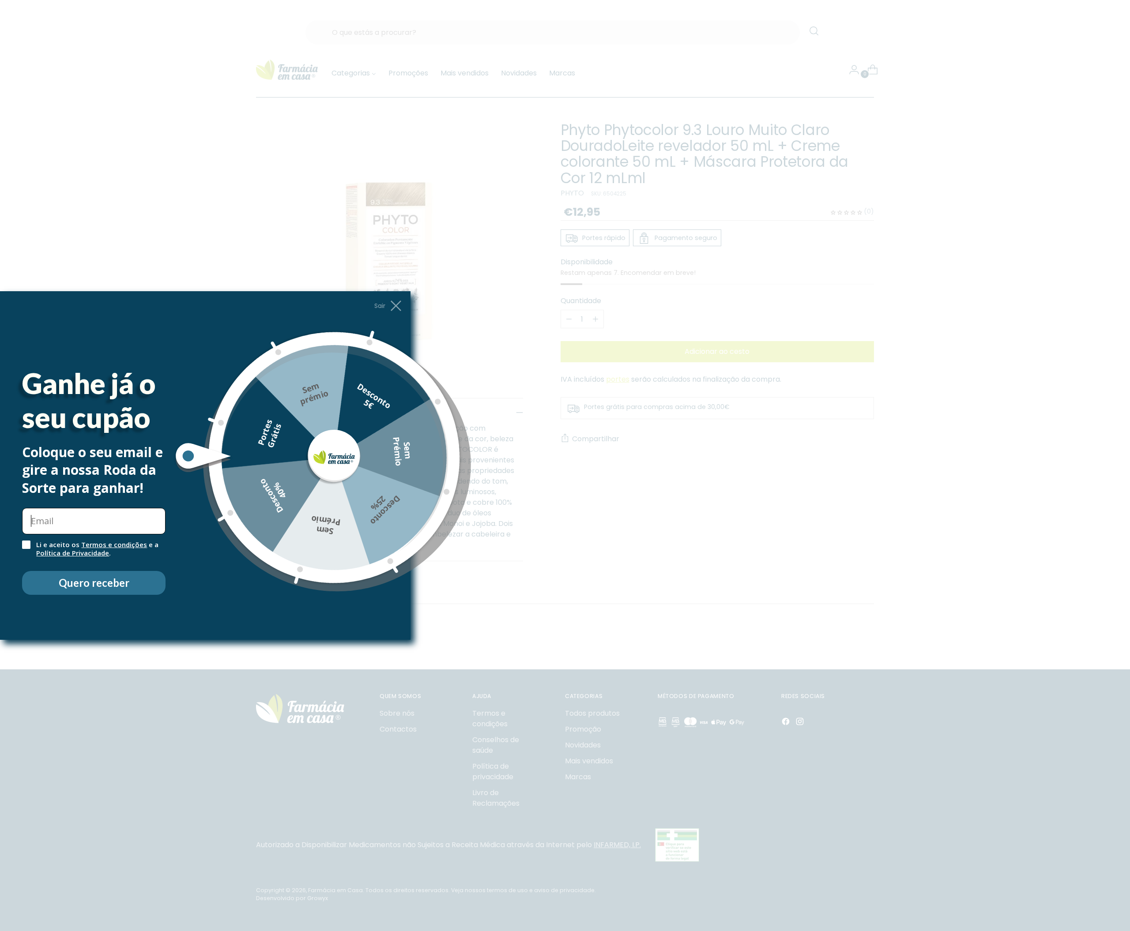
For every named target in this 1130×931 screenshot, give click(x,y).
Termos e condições (114, 544)
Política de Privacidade (72, 552)
